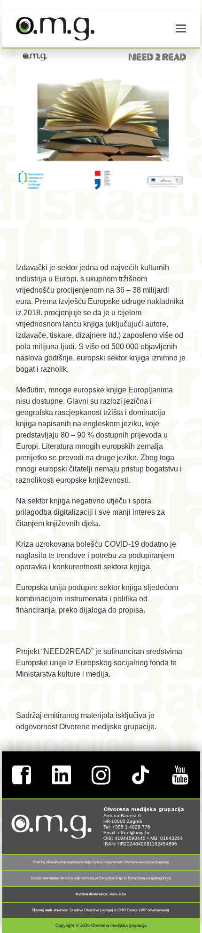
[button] (181, 29)
